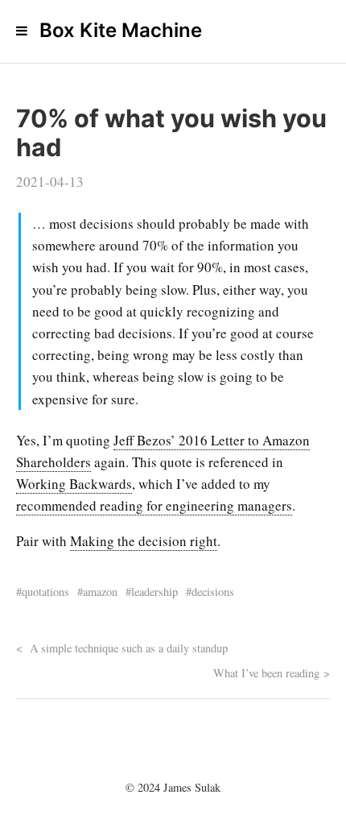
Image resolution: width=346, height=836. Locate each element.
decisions (213, 591)
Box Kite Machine (120, 30)
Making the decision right (143, 541)
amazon (100, 591)
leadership (154, 591)
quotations (45, 591)
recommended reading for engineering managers (154, 505)
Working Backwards (74, 483)
